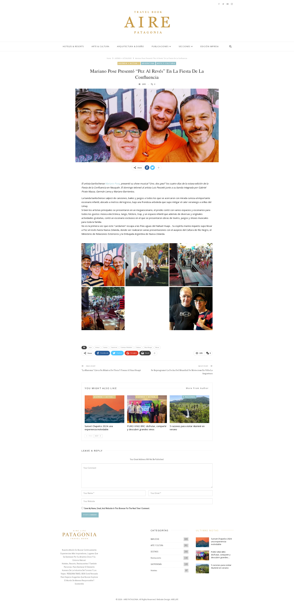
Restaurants (156, 558)
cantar (105, 347)
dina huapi (148, 347)
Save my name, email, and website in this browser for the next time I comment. (117, 508)
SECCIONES (184, 46)
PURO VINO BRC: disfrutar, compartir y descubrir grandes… (220, 555)
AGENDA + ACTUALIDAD (129, 63)
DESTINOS (154, 551)
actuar (97, 347)
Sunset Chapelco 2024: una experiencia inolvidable (221, 541)
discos (157, 347)
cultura (138, 347)
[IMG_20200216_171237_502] (103, 264)
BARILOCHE (155, 539)
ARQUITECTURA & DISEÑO (130, 46)
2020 (90, 347)
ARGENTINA (148, 63)
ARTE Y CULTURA (166, 63)
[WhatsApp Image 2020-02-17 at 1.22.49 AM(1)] (191, 264)
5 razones (189, 397)
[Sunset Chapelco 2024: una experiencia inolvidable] (104, 409)
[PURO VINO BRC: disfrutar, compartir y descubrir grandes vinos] (147, 409)
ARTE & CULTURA (100, 46)
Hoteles (154, 570)
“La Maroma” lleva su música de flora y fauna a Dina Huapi (111, 370)
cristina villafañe (126, 347)
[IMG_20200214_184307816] (147, 264)
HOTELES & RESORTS (73, 46)
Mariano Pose (112, 183)
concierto (114, 347)
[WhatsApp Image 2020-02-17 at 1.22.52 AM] (103, 308)
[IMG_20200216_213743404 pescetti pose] (191, 308)
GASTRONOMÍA (156, 564)
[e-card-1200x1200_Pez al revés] (147, 308)
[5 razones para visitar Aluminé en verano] (189, 409)
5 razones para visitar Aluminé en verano (221, 566)
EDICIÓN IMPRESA (209, 46)
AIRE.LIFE (174, 599)
